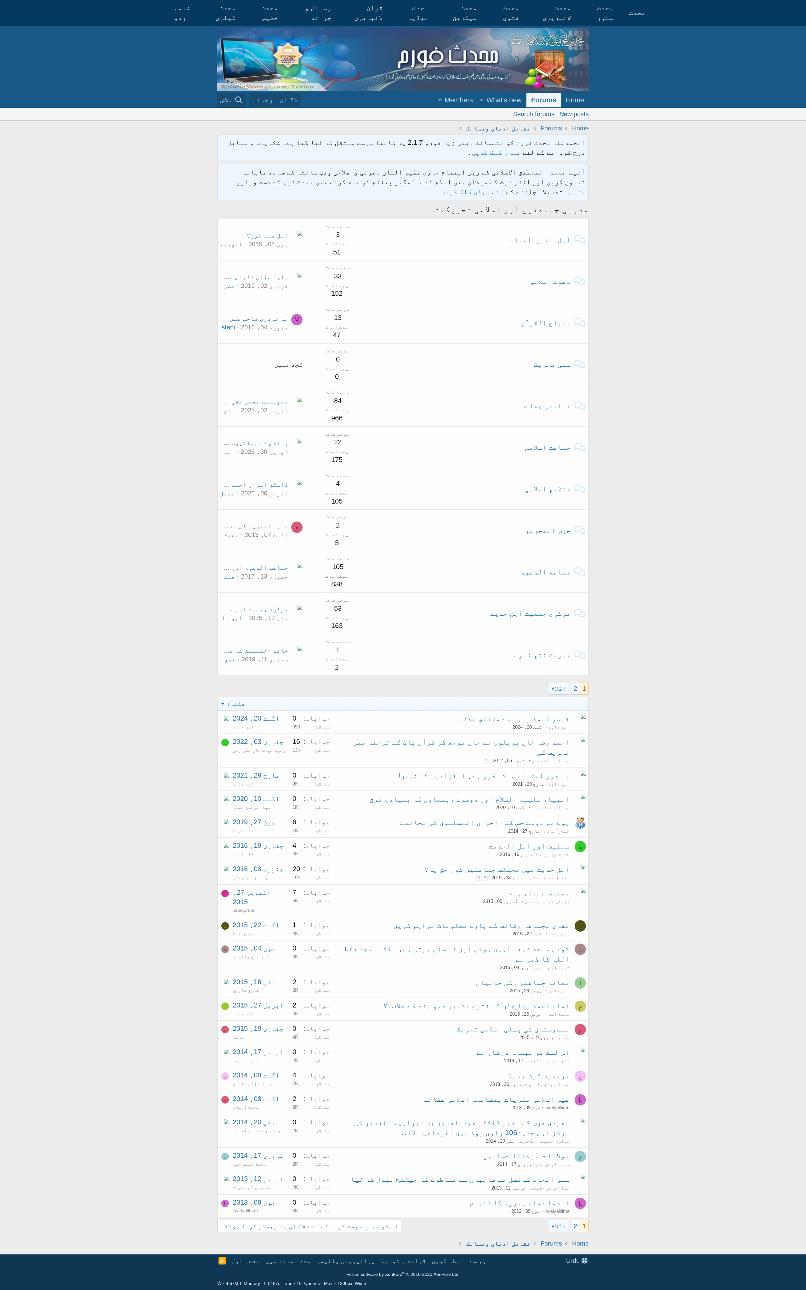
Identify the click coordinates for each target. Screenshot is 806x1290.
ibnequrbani (244, 910)
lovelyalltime (557, 1107)
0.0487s (272, 1283)
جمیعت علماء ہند (539, 893)
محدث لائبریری (556, 12)
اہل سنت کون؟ (267, 235)
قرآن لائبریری (368, 12)
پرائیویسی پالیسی (345, 1260)
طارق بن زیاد (554, 854)
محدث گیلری (225, 12)
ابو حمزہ (243, 1013)
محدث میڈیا (418, 12)
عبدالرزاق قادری (549, 1084)
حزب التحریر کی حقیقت (253, 525)
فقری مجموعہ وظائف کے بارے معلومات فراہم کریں (481, 925)
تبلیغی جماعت (545, 406)
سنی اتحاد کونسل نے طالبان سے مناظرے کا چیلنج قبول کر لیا (460, 1179)
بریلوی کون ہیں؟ (539, 1075)
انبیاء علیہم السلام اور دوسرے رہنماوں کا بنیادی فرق (469, 799)
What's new (504, 100)
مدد (305, 1260)
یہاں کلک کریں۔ (464, 192)
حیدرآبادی (557, 831)
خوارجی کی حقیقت (550, 1187)
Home (575, 100)
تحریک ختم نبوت (542, 655)
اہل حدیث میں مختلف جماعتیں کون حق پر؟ (497, 869)
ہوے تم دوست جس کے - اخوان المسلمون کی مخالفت (485, 822)
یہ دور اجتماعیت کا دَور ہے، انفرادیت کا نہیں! (484, 776)
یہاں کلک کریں (496, 152)
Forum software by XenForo (403, 1274)
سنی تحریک (552, 364)
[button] (481, 100)
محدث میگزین (464, 12)
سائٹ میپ (279, 1260)
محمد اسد (559, 1014)
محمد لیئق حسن (553, 1164)
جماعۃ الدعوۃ (545, 572)
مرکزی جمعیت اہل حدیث (530, 613)
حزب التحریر (548, 530)
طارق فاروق (246, 990)
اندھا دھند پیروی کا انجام (519, 1203)
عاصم (564, 1037)
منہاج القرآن (545, 323)
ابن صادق (559, 990)
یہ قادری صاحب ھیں (259, 318)
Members (459, 100)
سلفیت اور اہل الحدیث (529, 846)
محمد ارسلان (221, 534)
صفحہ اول (245, 1260)
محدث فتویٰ (511, 12)
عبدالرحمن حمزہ (550, 807)
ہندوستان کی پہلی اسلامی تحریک (513, 1029)
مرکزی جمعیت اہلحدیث (544, 1141)
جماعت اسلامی (548, 447)
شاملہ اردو (180, 12)
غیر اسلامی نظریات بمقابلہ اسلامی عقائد (496, 1099)
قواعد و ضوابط (403, 1260)
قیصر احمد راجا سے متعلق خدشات (512, 719)
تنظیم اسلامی (548, 489)
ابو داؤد (221, 410)
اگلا (560, 688)
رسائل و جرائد (318, 12)
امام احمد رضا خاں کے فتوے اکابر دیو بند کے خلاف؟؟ (476, 1006)
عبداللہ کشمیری (550, 760)
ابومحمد (229, 244)
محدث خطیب (270, 12)
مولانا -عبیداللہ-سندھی (526, 1156)
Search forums (533, 113)
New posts (574, 113)
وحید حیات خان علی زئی (259, 750)
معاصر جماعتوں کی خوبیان (523, 982)
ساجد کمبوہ (556, 1060)
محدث (637, 12)
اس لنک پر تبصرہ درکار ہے (523, 1052)
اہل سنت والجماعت (538, 240)
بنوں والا (559, 933)
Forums (543, 100)
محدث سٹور (605, 12)
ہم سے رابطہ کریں (459, 1260)
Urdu (574, 1260)
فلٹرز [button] (235, 703)
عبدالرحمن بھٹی (252, 877)
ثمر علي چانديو (551, 967)
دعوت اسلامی (550, 281)
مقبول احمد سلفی (550, 877)
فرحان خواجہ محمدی (547, 901)
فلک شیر (222, 576)
